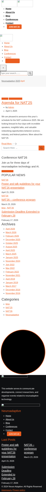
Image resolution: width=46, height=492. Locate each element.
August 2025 (11, 247)
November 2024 (13, 261)
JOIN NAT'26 (7, 171)
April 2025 (10, 250)
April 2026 (10, 229)
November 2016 (13, 293)
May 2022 (10, 268)
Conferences (12, 19)
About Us (10, 12)
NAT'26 (5, 180)
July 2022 (10, 265)
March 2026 (11, 232)
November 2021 (13, 275)
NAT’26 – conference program (19, 199)
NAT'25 (9, 308)
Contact (9, 23)
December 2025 (13, 240)
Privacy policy (19, 490)
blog (3, 208)
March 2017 (11, 286)
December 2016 (13, 290)
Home (8, 9)
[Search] (3, 32)
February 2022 (12, 272)
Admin (11, 107)
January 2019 (12, 282)
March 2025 (11, 254)
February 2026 (12, 236)
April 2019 (10, 279)
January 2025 (12, 257)
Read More (7, 144)
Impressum (7, 490)
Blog (8, 16)
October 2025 (12, 243)
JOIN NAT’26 (14, 27)
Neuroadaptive (12, 315)
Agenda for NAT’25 (17, 103)
